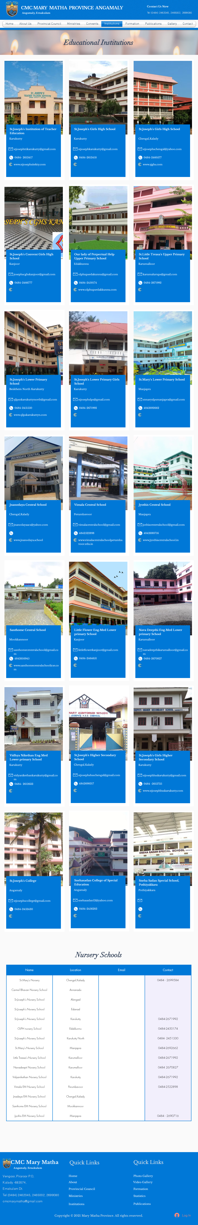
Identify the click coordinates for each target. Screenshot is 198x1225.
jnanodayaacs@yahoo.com (31, 524)
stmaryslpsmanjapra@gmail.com (164, 399)
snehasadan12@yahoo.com (95, 900)
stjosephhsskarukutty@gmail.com (164, 775)
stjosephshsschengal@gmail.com (99, 775)
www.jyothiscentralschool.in (161, 540)
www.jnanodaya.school (28, 540)
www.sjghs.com (152, 164)
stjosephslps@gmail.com (94, 399)
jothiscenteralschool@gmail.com (164, 524)
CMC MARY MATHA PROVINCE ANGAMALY (72, 7)
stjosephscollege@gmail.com (32, 900)
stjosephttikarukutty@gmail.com (35, 149)
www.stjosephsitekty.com (30, 164)
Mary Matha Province (98, 1215)
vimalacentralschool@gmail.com (99, 524)
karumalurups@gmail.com (160, 274)
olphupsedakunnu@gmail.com (98, 274)
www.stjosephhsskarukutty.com (163, 790)
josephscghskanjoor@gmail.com (34, 274)
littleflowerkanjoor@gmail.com (98, 650)
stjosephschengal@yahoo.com (162, 149)
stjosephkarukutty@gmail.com (98, 149)
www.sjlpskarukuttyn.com (30, 415)
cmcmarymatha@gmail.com (22, 1201)
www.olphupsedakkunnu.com (97, 289)
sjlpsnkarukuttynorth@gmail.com (35, 399)
